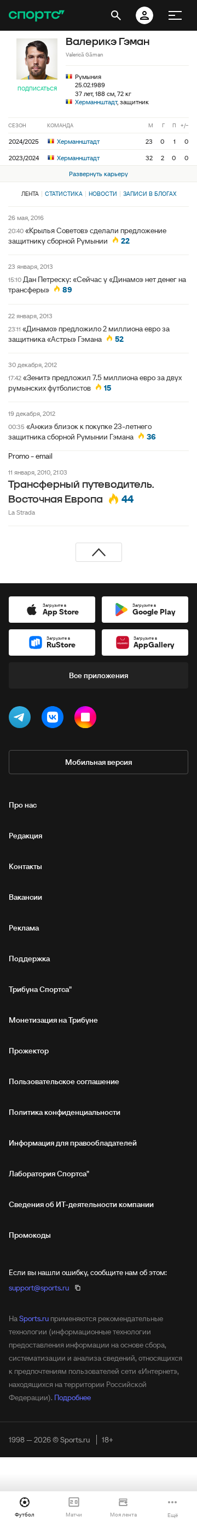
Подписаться (37, 88)
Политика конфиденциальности (64, 1112)
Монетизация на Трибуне (53, 1020)
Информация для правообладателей (73, 1143)
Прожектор (29, 1051)
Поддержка (29, 958)
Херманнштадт (96, 102)
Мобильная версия (98, 762)
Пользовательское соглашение (64, 1081)
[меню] (175, 15)
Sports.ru (34, 1318)
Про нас (23, 805)
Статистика (64, 194)
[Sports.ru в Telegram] (22, 719)
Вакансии (25, 897)
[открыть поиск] (116, 15)
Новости (103, 194)
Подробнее (72, 1397)
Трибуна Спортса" (40, 989)
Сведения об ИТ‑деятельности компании (81, 1204)
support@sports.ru (39, 1288)
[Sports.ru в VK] (55, 719)
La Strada (21, 512)
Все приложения (98, 675)
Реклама (24, 928)
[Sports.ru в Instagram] (87, 719)
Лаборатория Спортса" (49, 1174)
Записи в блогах (149, 194)
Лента (30, 194)
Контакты (25, 866)
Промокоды (30, 1235)
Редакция (25, 836)
